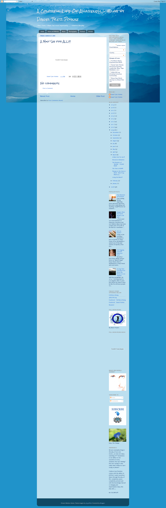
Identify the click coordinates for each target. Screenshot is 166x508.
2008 (113, 187)
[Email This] (73, 77)
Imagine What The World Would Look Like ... (121, 214)
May (114, 149)
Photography (73, 31)
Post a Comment (48, 88)
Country (116, 52)
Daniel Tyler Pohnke (116, 94)
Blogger (102, 503)
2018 (113, 107)
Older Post (100, 96)
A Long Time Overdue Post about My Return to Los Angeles (121, 272)
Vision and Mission (53, 31)
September (116, 138)
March (115, 155)
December (116, 132)
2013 (113, 119)
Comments (114, 401)
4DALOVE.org (113, 297)
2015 (113, 116)
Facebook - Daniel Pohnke (116, 302)
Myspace (111, 305)
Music (64, 31)
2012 (112, 121)
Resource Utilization (118, 160)
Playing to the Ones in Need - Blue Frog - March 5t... (118, 172)
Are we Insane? (119, 231)
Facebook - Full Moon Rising (117, 300)
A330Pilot (89, 503)
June (114, 146)
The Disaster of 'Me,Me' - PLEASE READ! (118, 164)
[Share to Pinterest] (80, 77)
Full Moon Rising (113, 295)
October (115, 135)
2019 (113, 105)
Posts (113, 397)
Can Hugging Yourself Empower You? (120, 252)
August (115, 141)
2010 (113, 127)
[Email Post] (69, 76)
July (114, 143)
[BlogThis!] (75, 77)
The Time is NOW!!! (117, 168)
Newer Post (44, 96)
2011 (113, 124)
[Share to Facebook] (79, 77)
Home (42, 31)
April (114, 152)
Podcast (82, 31)
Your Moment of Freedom (121, 195)
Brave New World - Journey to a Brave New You (116, 79)
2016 (113, 113)
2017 (112, 110)
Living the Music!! (117, 177)
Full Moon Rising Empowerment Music (115, 61)
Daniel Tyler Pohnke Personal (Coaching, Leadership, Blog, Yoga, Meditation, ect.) (116, 67)
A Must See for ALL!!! (118, 157)
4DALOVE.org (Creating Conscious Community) (115, 74)
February (115, 181)
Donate (90, 31)
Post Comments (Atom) (56, 100)
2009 (113, 130)
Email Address (116, 47)
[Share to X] (77, 77)
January (115, 183)
